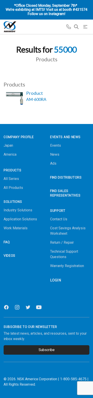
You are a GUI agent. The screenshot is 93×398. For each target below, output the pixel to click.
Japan (8, 145)
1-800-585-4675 (73, 379)
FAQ (7, 242)
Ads (53, 163)
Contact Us (58, 219)
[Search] (76, 27)
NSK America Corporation (37, 379)
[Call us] (68, 26)
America (10, 154)
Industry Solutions (18, 210)
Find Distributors (66, 177)
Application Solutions (20, 219)
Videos (9, 255)
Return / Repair (62, 242)
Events (55, 145)
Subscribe (47, 350)
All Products (13, 188)
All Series (11, 179)
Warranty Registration (67, 266)
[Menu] (85, 27)
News (54, 154)
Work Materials (16, 228)
